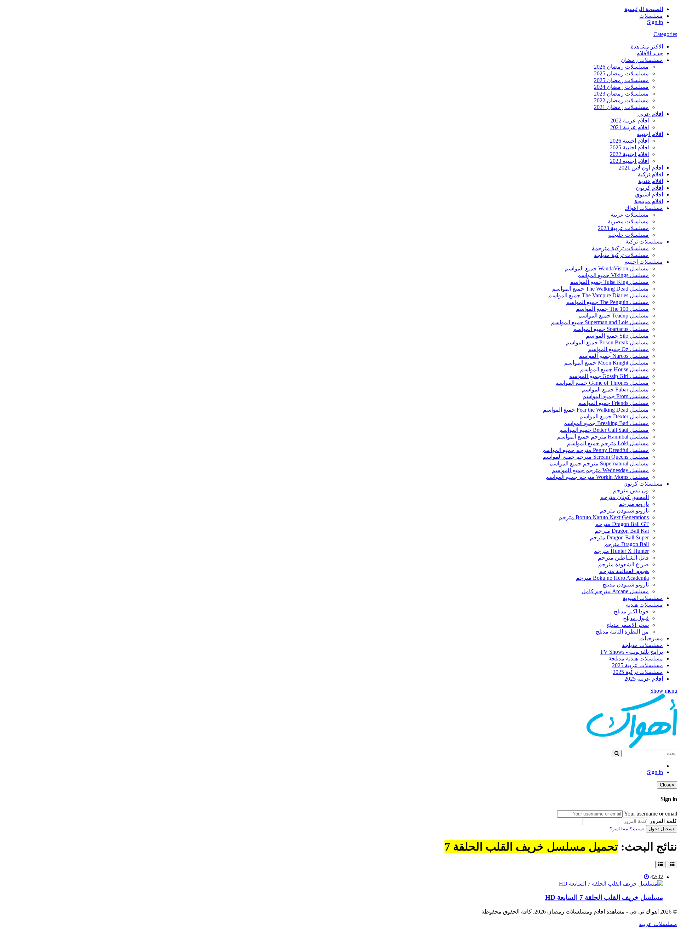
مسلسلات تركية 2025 (638, 672)
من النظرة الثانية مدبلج (622, 632)
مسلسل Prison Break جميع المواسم (607, 342)
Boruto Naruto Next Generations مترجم (604, 517)
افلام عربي (650, 114)
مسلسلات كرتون (643, 484)
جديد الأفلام (649, 53)
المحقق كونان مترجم (624, 497)
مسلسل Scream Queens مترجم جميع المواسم (596, 457)
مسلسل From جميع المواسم (616, 396)
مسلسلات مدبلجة (642, 645)
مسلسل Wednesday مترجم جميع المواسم (600, 470)
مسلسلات (651, 16)
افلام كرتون (649, 188)
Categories (665, 34)
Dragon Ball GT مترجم (622, 524)
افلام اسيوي (649, 194)
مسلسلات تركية (644, 242)
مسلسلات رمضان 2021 (621, 107)
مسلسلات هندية (644, 605)
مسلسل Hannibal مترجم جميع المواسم (603, 437)
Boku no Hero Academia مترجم (612, 578)
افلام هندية (650, 181)
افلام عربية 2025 (643, 679)
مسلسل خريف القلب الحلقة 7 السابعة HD (604, 897)
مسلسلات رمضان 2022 (621, 100)
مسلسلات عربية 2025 (637, 665)
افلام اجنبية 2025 (629, 147)
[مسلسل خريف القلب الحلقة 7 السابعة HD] (611, 884)
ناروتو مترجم (634, 504)
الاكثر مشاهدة (647, 47)
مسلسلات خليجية (628, 235)
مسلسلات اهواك (644, 208)
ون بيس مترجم (631, 490)
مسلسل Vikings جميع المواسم (613, 275)
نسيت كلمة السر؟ (627, 828)
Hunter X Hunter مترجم (621, 551)
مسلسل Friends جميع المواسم (613, 403)
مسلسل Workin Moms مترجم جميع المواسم (597, 477)
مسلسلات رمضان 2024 (621, 87)
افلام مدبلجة (648, 201)
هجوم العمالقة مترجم (624, 571)
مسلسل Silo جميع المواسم (617, 336)
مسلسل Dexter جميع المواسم (614, 416)
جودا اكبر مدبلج (631, 611)
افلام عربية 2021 (629, 127)
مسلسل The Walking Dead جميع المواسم (600, 289)
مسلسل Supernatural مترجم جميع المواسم (599, 463)
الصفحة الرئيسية (643, 9)
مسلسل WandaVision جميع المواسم (607, 268)
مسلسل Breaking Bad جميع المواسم (606, 423)
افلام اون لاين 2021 (641, 168)
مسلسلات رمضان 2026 (621, 67)
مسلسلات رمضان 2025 (621, 73)
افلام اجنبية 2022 (629, 154)
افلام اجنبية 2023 (629, 161)
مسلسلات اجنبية (643, 262)
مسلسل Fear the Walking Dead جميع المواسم (596, 410)
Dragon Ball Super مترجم (619, 537)
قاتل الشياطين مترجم (623, 558)
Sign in (655, 22)
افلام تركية (650, 174)
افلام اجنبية (650, 134)
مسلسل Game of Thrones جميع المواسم (602, 383)
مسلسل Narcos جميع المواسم (614, 356)
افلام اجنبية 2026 (629, 141)
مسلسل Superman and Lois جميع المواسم (600, 322)
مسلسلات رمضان (642, 60)
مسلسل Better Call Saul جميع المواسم (604, 430)
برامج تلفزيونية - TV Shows (631, 652)
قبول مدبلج (636, 618)
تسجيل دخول (661, 828)
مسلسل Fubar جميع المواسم (615, 390)
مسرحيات (651, 638)
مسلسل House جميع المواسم (614, 369)
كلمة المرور (663, 821)
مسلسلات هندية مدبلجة (635, 659)
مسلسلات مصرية (628, 221)
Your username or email (650, 814)
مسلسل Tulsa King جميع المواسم (609, 282)
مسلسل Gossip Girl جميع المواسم (609, 376)
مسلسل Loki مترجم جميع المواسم (608, 443)
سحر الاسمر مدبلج (627, 625)
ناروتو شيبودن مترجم (624, 511)
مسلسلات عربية (630, 215)
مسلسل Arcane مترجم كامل (615, 591)
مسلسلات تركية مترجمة (620, 248)
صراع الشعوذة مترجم (623, 564)
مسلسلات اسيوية (643, 598)
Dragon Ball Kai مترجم (622, 531)
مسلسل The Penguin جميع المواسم (607, 302)
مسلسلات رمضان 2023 (621, 94)
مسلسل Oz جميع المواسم (618, 349)
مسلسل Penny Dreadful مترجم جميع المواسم (595, 450)
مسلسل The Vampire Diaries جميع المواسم (598, 295)
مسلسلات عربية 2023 (623, 228)
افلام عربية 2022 (629, 121)
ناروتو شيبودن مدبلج (625, 585)
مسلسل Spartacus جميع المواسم (611, 329)
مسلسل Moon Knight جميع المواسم (606, 363)
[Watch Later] (646, 877)
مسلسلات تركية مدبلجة (621, 255)
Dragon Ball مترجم (626, 544)
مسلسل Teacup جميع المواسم (613, 316)
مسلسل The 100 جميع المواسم (612, 309)
